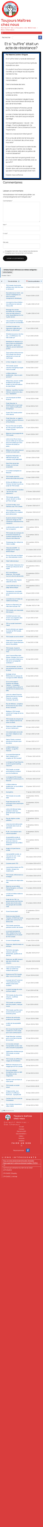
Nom (5, 224)
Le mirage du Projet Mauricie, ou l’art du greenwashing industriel (15, 763)
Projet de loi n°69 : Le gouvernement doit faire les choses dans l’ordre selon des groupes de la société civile (14, 903)
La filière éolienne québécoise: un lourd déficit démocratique (14, 786)
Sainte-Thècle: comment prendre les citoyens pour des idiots (14, 741)
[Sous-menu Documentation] (26, 1133)
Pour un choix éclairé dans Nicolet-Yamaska (18, 1161)
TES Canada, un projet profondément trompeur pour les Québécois (13, 771)
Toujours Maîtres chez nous (16, 22)
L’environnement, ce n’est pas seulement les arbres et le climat (14, 668)
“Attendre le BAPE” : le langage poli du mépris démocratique (13, 549)
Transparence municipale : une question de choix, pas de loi (14, 593)
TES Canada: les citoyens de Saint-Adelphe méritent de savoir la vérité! (14, 720)
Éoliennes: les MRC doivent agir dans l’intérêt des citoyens (14, 961)
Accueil (21, 1127)
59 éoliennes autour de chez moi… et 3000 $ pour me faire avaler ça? (14, 335)
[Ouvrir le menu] (2, 33)
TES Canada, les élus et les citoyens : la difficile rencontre (14, 996)
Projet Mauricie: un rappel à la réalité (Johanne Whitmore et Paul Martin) (15, 420)
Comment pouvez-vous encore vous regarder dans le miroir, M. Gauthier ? (14, 617)
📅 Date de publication (34, 281)
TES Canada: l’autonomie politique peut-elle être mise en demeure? (14, 287)
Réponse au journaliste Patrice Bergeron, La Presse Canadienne (14, 888)
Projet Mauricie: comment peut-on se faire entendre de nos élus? (14, 1038)
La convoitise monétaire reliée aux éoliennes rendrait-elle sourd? (13, 968)
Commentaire (7, 201)
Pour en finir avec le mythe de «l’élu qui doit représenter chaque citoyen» (14, 427)
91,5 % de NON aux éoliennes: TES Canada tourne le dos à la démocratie (15, 574)
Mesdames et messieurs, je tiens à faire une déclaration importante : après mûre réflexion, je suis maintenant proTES (14, 345)
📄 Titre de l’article (12, 281)
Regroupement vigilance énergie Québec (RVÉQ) (20, 1163)
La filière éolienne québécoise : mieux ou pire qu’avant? (14, 375)
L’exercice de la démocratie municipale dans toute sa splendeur (14, 825)
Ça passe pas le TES (12, 863)
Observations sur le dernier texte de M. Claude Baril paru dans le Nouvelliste (15, 642)
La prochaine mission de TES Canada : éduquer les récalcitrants (14, 869)
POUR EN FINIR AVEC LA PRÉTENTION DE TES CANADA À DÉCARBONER (14, 457)
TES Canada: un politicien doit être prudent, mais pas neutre (14, 1004)
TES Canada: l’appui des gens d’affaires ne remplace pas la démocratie (14, 512)
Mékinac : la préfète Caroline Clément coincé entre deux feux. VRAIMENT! (14, 391)
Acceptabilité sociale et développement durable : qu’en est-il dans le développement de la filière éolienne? (14, 840)
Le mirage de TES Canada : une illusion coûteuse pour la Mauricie (14, 778)
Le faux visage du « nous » (14, 362)
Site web (5, 242)
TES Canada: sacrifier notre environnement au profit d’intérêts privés (14, 1011)
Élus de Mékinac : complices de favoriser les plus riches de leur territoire (14, 705)
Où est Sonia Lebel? (12, 911)
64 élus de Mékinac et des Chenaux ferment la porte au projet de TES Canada (14, 484)
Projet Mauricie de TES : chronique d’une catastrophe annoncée (15, 803)
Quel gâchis (9, 792)
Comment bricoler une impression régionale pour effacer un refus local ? (14, 328)
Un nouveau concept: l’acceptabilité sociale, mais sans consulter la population (14, 1045)
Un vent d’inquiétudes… (13, 940)
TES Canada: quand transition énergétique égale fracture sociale (14, 367)
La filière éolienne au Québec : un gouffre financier (12, 748)
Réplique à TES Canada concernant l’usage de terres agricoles (14, 713)
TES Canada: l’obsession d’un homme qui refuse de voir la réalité (15, 566)
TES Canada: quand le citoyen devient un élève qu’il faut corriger (13, 498)
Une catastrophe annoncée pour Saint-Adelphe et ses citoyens (14, 733)
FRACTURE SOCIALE (12, 561)
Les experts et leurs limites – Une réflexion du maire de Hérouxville (14, 304)
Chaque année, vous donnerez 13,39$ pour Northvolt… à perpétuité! (13, 1092)
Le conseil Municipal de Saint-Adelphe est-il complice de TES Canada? (14, 756)
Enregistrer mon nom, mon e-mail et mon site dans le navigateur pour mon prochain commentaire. (21, 252)
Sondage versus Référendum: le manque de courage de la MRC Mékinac (14, 675)
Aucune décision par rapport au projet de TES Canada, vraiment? (14, 630)
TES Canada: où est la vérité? (15, 636)
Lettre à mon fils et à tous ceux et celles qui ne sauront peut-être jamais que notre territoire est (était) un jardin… (14, 442)
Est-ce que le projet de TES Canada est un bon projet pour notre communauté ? (14, 1030)
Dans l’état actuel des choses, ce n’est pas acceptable (12, 465)
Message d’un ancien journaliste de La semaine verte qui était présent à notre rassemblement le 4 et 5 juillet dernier (14, 313)
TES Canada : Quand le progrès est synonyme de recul (14, 649)
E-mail (5, 233)
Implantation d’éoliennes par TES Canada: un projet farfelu (14, 1053)
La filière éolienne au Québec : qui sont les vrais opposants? (15, 491)
